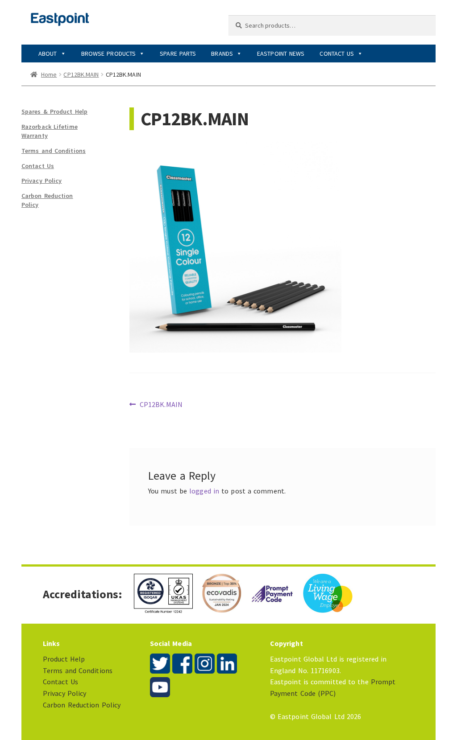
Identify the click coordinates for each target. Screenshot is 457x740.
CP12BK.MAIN (81, 74)
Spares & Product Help (54, 111)
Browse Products (108, 53)
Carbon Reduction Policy (81, 704)
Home (49, 74)
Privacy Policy (41, 181)
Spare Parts (178, 53)
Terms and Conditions (53, 151)
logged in (204, 490)
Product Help (64, 658)
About (47, 53)
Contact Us (337, 53)
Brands (222, 53)
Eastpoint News (280, 53)
